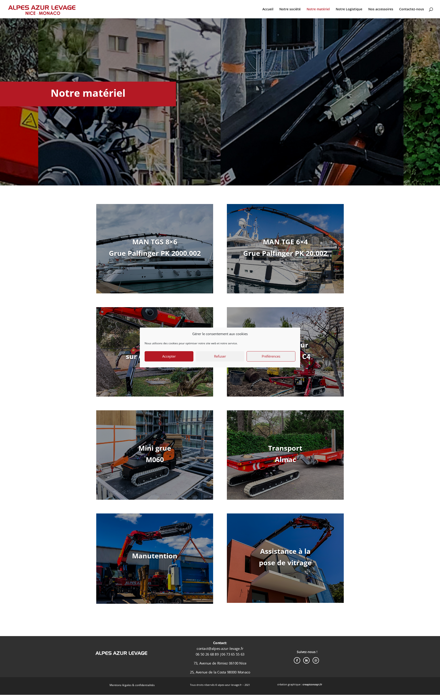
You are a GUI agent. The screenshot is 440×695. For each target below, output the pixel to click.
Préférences (271, 356)
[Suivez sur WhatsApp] (316, 660)
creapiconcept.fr (312, 684)
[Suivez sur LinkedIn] (306, 660)
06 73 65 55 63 (232, 654)
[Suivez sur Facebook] (297, 660)
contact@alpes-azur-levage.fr (220, 648)
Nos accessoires (380, 9)
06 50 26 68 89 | (208, 654)
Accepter (169, 356)
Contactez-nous (411, 9)
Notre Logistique (349, 9)
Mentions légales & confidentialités (132, 685)
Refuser (220, 356)
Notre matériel (318, 9)
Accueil (267, 9)
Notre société (290, 9)
